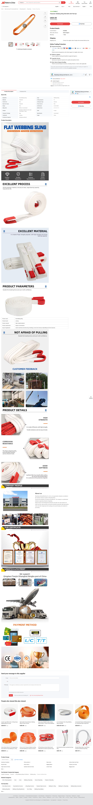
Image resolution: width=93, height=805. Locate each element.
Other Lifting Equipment (7, 780)
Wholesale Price (48, 795)
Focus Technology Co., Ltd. (38, 800)
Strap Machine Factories (18, 786)
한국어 (57, 797)
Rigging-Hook (71, 766)
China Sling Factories (6, 786)
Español (21, 797)
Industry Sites (54, 795)
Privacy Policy (65, 800)
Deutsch (44, 797)
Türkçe (71, 797)
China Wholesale (41, 795)
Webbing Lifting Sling (28, 780)
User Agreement (53, 800)
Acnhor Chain (49, 766)
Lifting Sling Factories (29, 786)
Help (69, 6)
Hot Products (15, 795)
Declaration (60, 800)
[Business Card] (89, 97)
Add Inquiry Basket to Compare (25, 49)
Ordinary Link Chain (73, 764)
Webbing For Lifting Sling (63, 786)
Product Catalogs (19, 759)
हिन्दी (63, 797)
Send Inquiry (60, 23)
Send (11, 695)
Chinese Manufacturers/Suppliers (31, 795)
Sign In (52, 85)
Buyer (63, 6)
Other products (27, 762)
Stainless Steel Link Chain (29, 766)
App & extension (76, 6)
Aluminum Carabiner (5, 762)
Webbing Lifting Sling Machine (18, 789)
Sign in (90, 3)
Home (2, 8)
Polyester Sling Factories (41, 786)
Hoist (15, 780)
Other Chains (26, 764)
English (17, 797)
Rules (91, 6)
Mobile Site (74, 795)
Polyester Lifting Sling (36, 8)
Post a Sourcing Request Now (36, 695)
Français (30, 797)
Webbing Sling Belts (6, 789)
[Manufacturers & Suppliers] (8, 2)
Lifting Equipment (23, 8)
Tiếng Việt (75, 797)
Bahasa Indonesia (82, 797)
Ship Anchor (48, 762)
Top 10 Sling (29, 789)
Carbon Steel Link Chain (73, 762)
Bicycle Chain (3, 764)
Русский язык (35, 797)
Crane (20, 780)
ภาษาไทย (67, 797)
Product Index (68, 795)
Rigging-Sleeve (49, 764)
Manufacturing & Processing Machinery (11, 8)
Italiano (40, 797)
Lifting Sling (29, 8)
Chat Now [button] (82, 23)
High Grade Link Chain (5, 766)
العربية (53, 797)
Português (25, 797)
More (2, 791)
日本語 (60, 797)
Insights (78, 795)
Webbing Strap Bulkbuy (39, 789)
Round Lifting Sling (38, 780)
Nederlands (49, 797)
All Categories (5, 6)
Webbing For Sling (52, 786)
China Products (21, 795)
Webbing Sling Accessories (76, 786)
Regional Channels (61, 795)
